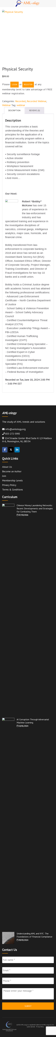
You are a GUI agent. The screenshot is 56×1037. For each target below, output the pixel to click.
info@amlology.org (15, 429)
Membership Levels (12, 480)
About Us (7, 466)
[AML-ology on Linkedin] (17, 449)
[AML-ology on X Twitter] (10, 449)
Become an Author (11, 471)
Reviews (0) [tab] (34, 110)
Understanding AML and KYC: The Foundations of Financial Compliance (34, 935)
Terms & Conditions (12, 489)
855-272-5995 (12, 433)
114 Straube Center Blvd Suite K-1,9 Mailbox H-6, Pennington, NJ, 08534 (27, 440)
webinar (21, 105)
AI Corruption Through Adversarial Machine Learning (33, 721)
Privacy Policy (9, 485)
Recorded (20, 101)
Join (4, 476)
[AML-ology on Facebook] (4, 449)
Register (28, 84)
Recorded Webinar (36, 101)
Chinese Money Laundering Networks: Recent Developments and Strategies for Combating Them (35, 508)
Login (14, 84)
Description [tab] (14, 110)
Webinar (6, 105)
